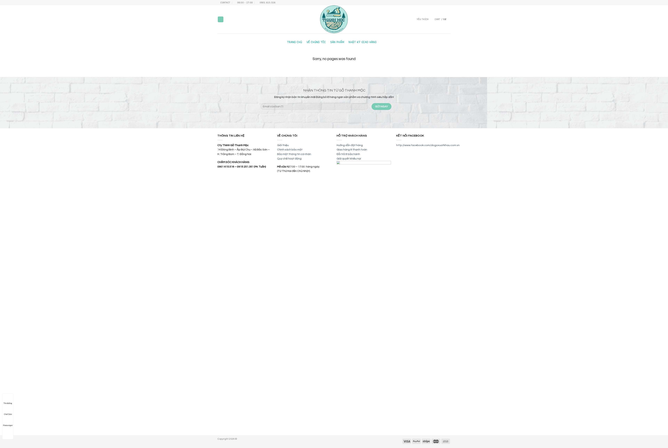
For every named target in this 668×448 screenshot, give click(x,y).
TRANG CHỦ (294, 42)
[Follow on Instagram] (442, 2)
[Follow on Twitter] (445, 2)
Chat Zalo (8, 414)
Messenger (8, 425)
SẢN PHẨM (337, 42)
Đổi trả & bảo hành (348, 154)
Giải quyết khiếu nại (349, 158)
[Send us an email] (449, 2)
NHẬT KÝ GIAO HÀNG (362, 42)
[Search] (220, 19)
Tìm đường (8, 403)
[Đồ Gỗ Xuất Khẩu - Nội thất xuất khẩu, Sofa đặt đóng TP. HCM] (334, 19)
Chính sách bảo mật (290, 149)
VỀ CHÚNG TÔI (316, 42)
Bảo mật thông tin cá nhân (294, 154)
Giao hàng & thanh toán (352, 149)
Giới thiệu (283, 145)
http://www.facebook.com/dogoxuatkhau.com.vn (428, 145)
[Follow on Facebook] (439, 2)
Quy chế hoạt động (289, 158)
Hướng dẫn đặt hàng (350, 145)
